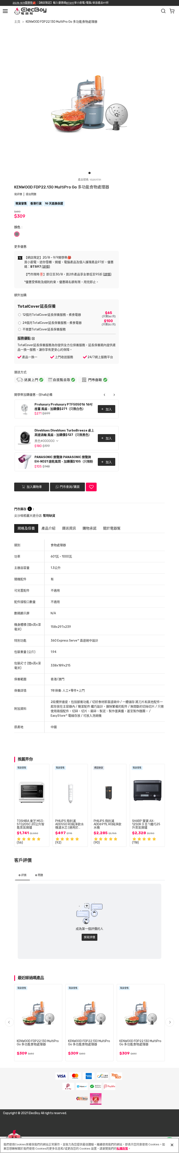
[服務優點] (33, 338)
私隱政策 (122, 1148)
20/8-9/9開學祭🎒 (24, 2)
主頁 (17, 22)
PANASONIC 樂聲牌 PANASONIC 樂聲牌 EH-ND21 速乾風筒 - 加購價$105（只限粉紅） (63, 459)
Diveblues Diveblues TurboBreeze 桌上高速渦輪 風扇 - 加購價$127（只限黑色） (64, 433)
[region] (89, 1145)
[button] (169, 1022)
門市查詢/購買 (70, 487)
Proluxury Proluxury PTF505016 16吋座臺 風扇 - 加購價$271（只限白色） (63, 407)
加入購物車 (34, 486)
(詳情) (46, 267)
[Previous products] (104, 395)
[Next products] (114, 395)
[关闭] (172, 1145)
